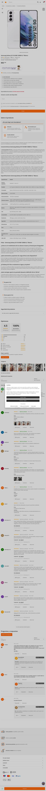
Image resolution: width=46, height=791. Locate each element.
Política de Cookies (14, 406)
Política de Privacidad (24, 406)
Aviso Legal (33, 406)
